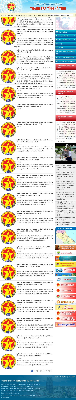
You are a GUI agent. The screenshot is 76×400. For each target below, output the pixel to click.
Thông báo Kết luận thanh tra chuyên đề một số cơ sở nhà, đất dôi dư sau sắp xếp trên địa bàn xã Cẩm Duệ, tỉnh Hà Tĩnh (33, 248)
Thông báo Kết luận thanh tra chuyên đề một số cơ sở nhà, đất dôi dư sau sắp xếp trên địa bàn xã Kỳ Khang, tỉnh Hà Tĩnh (33, 283)
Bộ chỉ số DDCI (61, 199)
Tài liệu (61, 47)
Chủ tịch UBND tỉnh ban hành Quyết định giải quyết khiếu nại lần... (66, 129)
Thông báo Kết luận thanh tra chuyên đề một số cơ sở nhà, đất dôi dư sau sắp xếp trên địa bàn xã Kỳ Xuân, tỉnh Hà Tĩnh (33, 301)
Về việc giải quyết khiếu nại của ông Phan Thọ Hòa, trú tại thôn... (66, 87)
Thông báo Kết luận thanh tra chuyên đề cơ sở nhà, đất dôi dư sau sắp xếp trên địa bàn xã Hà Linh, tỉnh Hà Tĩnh (33, 158)
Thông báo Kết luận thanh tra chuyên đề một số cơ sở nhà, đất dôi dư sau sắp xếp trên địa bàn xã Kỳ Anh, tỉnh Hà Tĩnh (33, 355)
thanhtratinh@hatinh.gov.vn (12, 393)
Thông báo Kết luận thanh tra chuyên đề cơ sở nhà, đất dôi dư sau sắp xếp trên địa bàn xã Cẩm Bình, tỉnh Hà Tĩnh (33, 265)
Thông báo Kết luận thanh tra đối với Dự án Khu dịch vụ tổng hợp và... (66, 108)
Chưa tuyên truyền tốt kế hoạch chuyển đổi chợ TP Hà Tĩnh (66, 124)
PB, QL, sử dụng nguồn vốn (66, 57)
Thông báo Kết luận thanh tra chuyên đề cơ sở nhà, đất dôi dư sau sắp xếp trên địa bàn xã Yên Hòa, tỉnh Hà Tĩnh (33, 141)
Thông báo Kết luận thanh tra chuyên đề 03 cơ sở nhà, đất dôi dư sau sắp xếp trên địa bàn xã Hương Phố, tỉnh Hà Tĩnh (33, 69)
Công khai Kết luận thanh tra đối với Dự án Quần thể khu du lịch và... (66, 99)
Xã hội (60, 44)
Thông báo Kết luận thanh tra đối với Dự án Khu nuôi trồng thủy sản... (66, 103)
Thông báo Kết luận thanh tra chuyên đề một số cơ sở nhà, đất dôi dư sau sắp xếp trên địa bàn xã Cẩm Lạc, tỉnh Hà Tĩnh (33, 212)
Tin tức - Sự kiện (63, 36)
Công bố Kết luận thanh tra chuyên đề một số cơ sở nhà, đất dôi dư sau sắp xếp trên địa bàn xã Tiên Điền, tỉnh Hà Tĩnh (33, 105)
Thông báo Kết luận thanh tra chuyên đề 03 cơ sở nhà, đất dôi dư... (66, 112)
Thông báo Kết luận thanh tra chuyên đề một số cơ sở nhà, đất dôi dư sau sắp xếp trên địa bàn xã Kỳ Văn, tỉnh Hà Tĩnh (33, 319)
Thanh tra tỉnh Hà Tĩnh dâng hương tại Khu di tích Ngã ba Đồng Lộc (66, 167)
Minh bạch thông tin (64, 40)
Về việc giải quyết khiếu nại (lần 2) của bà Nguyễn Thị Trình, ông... (66, 78)
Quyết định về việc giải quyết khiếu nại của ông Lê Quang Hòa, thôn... (66, 82)
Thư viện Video (61, 141)
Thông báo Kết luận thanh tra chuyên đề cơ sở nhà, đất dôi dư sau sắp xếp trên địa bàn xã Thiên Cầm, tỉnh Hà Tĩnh (33, 230)
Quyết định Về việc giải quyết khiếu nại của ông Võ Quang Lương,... (66, 73)
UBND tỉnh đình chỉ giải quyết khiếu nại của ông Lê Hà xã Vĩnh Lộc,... (66, 133)
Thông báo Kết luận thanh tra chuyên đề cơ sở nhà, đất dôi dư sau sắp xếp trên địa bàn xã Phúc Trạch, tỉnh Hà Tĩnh (33, 176)
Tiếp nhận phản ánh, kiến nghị (67, 61)
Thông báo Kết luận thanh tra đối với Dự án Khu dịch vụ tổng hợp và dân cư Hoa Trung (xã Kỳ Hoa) (33, 51)
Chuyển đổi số (63, 32)
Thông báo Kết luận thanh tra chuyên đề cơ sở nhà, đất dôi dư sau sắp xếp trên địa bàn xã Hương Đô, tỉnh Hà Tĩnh (33, 194)
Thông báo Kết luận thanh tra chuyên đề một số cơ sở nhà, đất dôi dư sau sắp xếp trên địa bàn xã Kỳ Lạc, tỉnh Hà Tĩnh (33, 337)
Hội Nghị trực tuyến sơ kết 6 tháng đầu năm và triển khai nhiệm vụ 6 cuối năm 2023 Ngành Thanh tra (66, 194)
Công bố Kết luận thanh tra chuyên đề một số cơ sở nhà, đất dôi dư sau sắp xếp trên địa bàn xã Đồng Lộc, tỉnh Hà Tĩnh (33, 123)
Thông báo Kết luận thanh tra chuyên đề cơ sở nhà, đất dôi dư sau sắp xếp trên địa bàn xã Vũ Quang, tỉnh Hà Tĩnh (33, 87)
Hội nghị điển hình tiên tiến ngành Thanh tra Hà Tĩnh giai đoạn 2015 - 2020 (66, 213)
